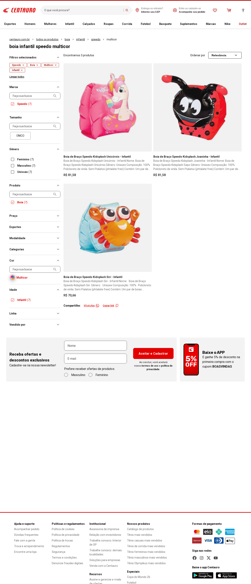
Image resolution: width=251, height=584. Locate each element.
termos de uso (150, 365)
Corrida (127, 23)
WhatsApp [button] (89, 305)
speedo (95, 39)
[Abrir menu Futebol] (152, 24)
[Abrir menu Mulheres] (58, 24)
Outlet (243, 23)
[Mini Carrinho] (229, 10)
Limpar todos (16, 76)
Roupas (109, 23)
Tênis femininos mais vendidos (146, 551)
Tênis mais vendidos (139, 534)
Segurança (58, 551)
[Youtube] (215, 558)
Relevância (219, 55)
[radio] (20, 136)
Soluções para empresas (104, 560)
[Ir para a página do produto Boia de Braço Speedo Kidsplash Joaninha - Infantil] (197, 107)
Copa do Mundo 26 (138, 577)
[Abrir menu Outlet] (248, 24)
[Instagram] (201, 558)
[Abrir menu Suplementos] (198, 24)
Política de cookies (63, 529)
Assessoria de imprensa (104, 529)
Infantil (69, 23)
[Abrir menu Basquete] (173, 24)
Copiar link (108, 305)
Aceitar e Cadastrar (153, 353)
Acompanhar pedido (26, 529)
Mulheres (50, 23)
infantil (80, 39)
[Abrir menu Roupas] (115, 24)
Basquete (165, 23)
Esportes (10, 23)
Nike (227, 23)
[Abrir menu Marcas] (217, 24)
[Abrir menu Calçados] (96, 24)
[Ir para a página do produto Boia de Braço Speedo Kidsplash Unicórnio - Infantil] (108, 107)
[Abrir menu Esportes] (17, 24)
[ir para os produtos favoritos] (215, 10)
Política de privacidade (65, 534)
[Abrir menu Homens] (37, 24)
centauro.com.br (19, 39)
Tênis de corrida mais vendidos (146, 546)
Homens (30, 23)
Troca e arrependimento (29, 546)
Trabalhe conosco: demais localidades (105, 552)
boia (67, 39)
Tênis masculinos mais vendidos (147, 557)
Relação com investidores (105, 534)
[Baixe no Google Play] (202, 575)
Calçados (89, 23)
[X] (208, 558)
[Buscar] (126, 10)
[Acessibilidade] (243, 10)
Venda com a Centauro (103, 565)
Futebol (146, 23)
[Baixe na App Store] (226, 575)
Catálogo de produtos (140, 529)
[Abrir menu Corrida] (133, 24)
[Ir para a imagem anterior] (68, 107)
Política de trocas (62, 540)
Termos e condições (64, 557)
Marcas (211, 23)
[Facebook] (194, 558)
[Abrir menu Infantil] (75, 24)
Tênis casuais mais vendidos (144, 540)
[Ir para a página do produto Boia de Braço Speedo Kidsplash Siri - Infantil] (108, 228)
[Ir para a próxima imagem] (147, 107)
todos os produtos (47, 39)
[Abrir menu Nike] (232, 24)
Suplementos (188, 23)
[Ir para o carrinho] (229, 10)
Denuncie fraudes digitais (67, 563)
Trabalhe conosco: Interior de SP (105, 542)
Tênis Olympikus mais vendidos (146, 563)
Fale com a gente (24, 540)
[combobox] (83, 10)
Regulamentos (61, 546)
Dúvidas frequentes (26, 534)
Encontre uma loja (25, 551)
